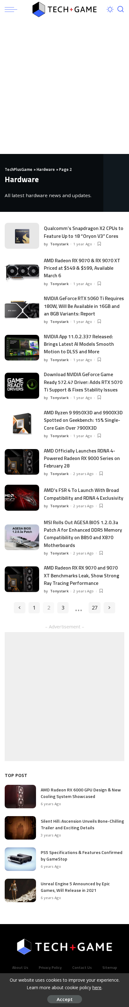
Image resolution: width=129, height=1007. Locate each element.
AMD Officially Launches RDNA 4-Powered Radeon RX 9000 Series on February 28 (82, 458)
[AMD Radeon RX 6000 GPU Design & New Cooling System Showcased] (20, 796)
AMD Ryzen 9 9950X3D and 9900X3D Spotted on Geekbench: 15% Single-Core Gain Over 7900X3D (83, 420)
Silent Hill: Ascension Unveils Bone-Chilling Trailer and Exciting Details (82, 824)
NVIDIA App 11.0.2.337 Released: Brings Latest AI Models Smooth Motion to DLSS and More (79, 344)
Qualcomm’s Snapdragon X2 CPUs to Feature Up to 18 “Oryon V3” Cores (83, 231)
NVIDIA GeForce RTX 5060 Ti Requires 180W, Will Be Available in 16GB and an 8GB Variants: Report (84, 305)
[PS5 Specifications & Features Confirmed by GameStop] (20, 859)
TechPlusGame (18, 169)
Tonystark (59, 244)
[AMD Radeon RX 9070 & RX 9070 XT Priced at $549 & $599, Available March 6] (22, 272)
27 (94, 607)
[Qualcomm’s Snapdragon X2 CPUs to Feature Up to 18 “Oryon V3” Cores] (22, 236)
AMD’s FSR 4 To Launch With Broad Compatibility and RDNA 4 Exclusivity (83, 493)
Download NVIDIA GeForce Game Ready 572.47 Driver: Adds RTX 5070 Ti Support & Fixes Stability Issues (83, 382)
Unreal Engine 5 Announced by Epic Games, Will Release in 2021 (75, 886)
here (96, 987)
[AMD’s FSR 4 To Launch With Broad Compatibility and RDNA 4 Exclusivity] (22, 498)
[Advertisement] (64, 86)
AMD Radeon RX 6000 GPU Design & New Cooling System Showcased (81, 793)
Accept (65, 999)
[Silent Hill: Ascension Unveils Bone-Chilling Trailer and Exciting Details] (20, 828)
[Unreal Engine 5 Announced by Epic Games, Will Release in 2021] (20, 890)
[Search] (120, 9)
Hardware (46, 169)
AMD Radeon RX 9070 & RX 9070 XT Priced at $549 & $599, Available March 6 (82, 268)
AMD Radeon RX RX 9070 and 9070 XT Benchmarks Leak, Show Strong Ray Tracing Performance (81, 575)
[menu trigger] (12, 9)
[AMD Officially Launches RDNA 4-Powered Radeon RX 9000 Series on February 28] (22, 462)
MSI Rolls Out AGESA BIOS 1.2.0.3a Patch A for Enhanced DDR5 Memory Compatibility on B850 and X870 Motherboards (83, 534)
